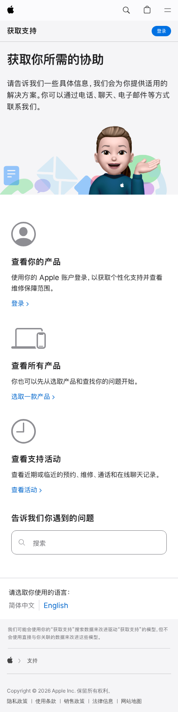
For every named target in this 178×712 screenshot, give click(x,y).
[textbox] (89, 542)
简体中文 (22, 605)
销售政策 (74, 701)
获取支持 (22, 31)
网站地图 (131, 701)
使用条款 (45, 701)
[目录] (167, 10)
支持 (32, 660)
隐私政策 (17, 701)
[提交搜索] (22, 542)
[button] (126, 10)
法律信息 (102, 701)
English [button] (56, 605)
